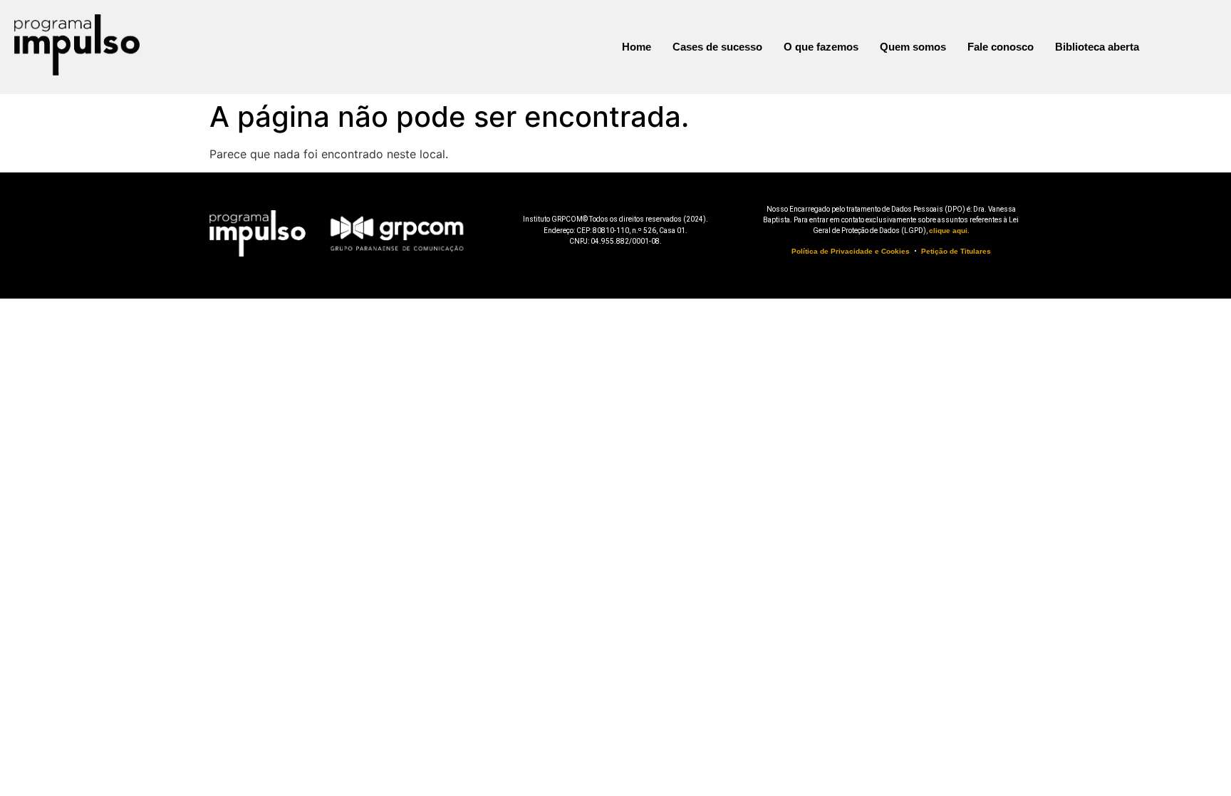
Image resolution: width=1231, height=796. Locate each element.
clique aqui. (949, 230)
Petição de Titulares (956, 251)
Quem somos (913, 47)
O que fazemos (821, 47)
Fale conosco (1000, 47)
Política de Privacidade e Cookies (850, 251)
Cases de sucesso (717, 47)
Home (636, 47)
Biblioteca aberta (1097, 47)
